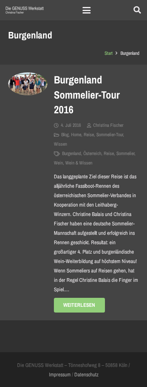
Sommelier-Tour (109, 134)
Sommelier (125, 153)
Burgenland (71, 153)
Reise (89, 134)
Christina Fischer (108, 125)
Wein (58, 163)
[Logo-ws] (24, 10)
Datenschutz (86, 374)
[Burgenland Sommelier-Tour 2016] (27, 83)
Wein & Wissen (78, 163)
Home (76, 134)
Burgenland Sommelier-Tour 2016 (87, 94)
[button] (86, 10)
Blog (65, 134)
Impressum (60, 374)
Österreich (92, 153)
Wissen (60, 144)
